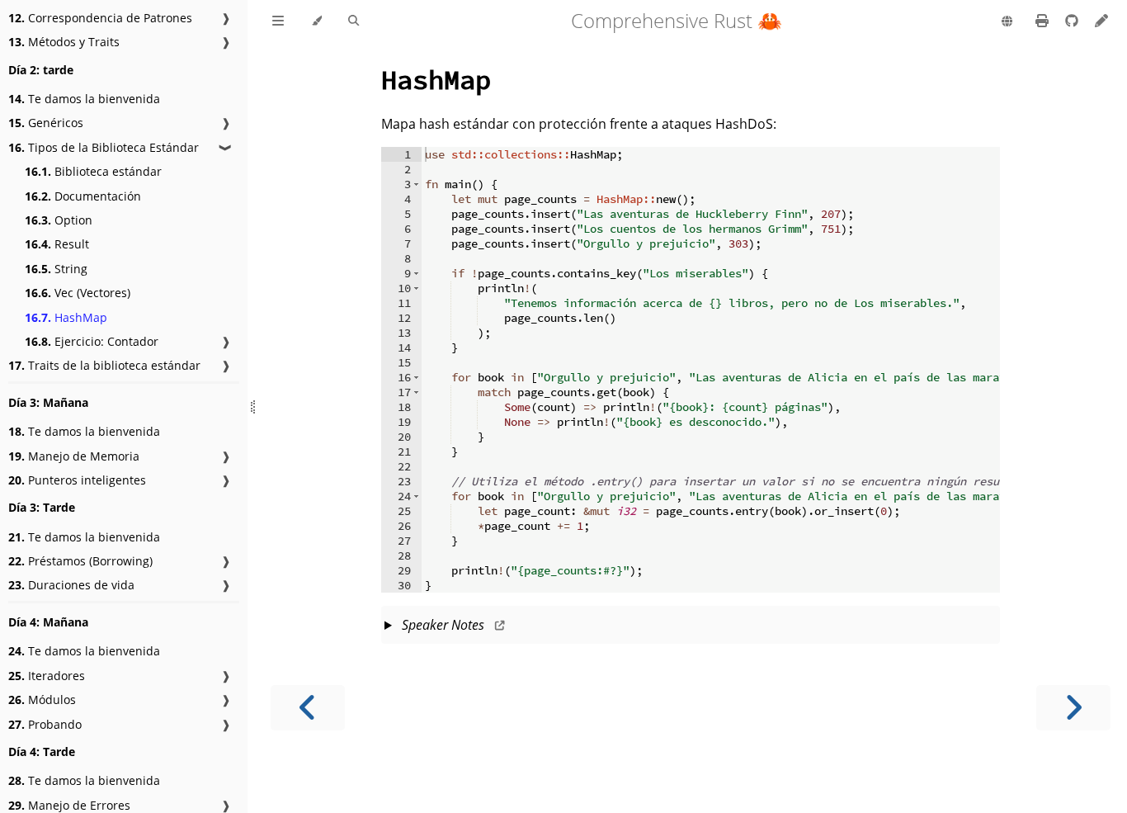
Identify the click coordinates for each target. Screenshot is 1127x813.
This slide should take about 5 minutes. (690, 630)
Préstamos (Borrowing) (80, 561)
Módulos (42, 699)
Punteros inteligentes (77, 480)
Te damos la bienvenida (84, 98)
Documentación (83, 196)
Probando (45, 724)
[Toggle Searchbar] (353, 21)
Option (58, 220)
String (56, 269)
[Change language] (1007, 22)
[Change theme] (316, 21)
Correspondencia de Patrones (100, 18)
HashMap (66, 317)
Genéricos (45, 122)
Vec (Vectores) (77, 292)
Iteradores (46, 675)
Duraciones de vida (71, 585)
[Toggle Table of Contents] (278, 21)
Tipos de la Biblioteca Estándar (103, 147)
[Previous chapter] (308, 707)
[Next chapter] (1073, 707)
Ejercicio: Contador (91, 341)
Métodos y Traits (64, 42)
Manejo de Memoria (73, 456)
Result (57, 244)
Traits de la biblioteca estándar (104, 365)
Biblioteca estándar (93, 171)
